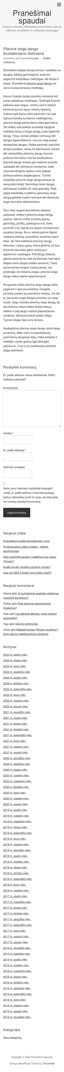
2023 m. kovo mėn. (14, 666)
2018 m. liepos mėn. (15, 867)
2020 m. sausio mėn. (15, 804)
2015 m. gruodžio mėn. (17, 1017)
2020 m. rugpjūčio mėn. (17, 781)
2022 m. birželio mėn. (16, 683)
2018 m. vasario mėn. (16, 890)
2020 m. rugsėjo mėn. (16, 775)
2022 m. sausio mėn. (15, 706)
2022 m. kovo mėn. (14, 695)
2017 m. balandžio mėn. (17, 925)
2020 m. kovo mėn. (14, 793)
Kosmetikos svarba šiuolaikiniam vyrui (26, 541)
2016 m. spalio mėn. (15, 959)
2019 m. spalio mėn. (15, 810)
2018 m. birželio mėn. (16, 873)
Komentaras (10, 388)
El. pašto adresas (14, 450)
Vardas (8, 433)
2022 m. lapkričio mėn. (17, 672)
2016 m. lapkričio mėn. (17, 954)
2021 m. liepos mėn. (15, 724)
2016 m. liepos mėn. (15, 977)
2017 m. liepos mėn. (15, 908)
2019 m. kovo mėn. (14, 839)
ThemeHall (48, 1063)
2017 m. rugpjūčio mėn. (17, 902)
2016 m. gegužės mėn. (17, 988)
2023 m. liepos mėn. (15, 660)
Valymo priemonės (26, 624)
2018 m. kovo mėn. (14, 885)
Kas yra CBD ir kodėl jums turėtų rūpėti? (27, 573)
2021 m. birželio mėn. (16, 729)
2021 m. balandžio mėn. (17, 735)
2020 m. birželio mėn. (16, 787)
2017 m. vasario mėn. (16, 936)
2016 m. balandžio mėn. (17, 994)
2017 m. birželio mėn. (16, 913)
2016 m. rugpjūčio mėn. (17, 971)
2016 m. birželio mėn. (16, 982)
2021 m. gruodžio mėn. (17, 712)
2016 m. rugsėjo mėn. (16, 965)
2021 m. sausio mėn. (15, 752)
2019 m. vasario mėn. (16, 844)
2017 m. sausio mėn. (15, 942)
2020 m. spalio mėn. (15, 770)
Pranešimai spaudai (32, 16)
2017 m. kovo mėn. (14, 931)
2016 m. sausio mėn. (15, 1011)
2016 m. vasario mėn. (16, 1005)
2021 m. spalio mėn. (15, 718)
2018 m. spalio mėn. (15, 856)
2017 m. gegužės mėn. (17, 919)
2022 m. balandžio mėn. (17, 689)
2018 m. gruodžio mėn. (17, 850)
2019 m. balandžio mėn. (17, 833)
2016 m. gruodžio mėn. (17, 948)
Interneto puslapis (14, 467)
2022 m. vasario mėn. (16, 701)
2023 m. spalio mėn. (15, 655)
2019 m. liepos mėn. (15, 827)
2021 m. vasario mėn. (16, 747)
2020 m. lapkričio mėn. (17, 764)
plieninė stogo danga (39, 83)
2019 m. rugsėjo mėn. (16, 816)
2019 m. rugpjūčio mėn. (17, 821)
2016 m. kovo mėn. (14, 1000)
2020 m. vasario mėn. (16, 798)
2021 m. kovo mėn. (14, 741)
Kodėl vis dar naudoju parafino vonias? (27, 567)
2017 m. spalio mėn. (15, 896)
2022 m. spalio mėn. (15, 678)
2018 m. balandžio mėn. (17, 879)
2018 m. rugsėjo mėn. (16, 862)
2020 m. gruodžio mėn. (17, 758)
